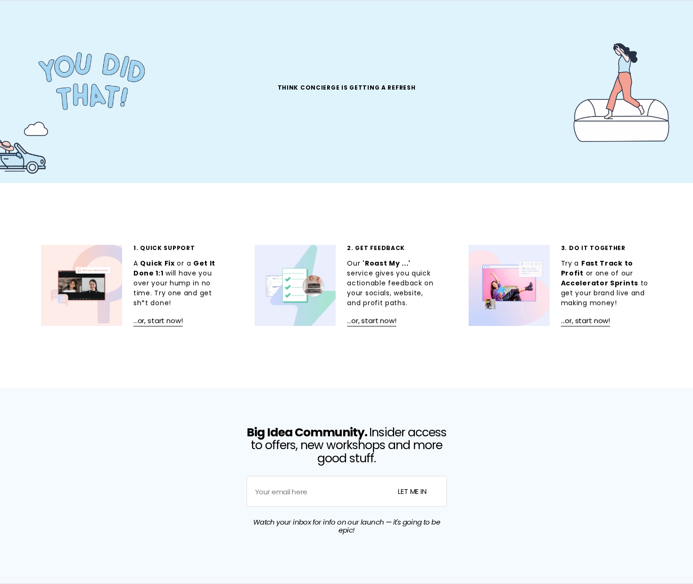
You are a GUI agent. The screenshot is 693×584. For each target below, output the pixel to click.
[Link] (132, 285)
